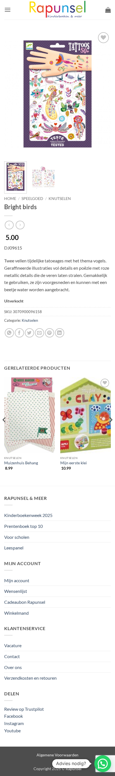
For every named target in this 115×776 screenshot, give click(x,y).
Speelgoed (32, 198)
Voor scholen (16, 537)
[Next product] (9, 225)
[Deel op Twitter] (29, 332)
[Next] (102, 93)
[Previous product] (20, 225)
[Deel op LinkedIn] (59, 332)
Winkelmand (16, 613)
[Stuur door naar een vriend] (39, 332)
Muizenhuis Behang (21, 463)
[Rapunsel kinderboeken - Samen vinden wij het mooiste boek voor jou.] (57, 10)
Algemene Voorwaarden (57, 754)
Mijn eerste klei (73, 463)
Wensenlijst (15, 591)
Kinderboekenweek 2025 (28, 515)
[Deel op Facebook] (19, 332)
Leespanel (13, 547)
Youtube (12, 730)
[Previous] (13, 93)
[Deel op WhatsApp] (9, 332)
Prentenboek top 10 (23, 526)
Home (10, 198)
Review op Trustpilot (24, 709)
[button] (7, 10)
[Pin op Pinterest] (49, 332)
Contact (12, 656)
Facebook (13, 716)
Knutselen (60, 198)
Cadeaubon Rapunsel (24, 602)
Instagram (14, 723)
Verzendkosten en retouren (30, 678)
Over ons (13, 667)
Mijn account (16, 580)
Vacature (12, 645)
